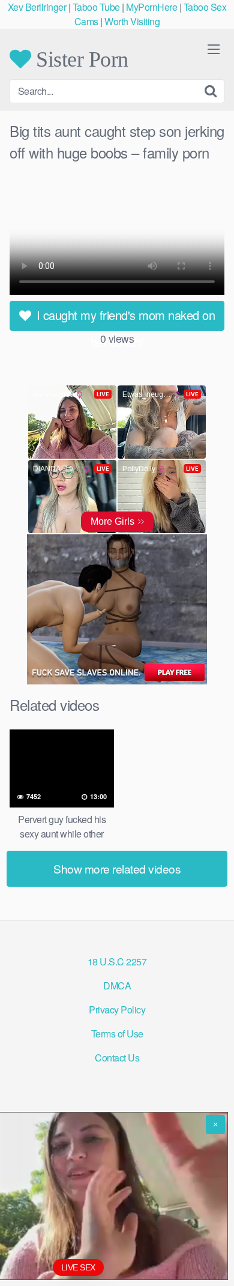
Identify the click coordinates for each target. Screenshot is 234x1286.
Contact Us (117, 1057)
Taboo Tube (96, 7)
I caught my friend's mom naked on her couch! (124, 318)
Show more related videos (117, 868)
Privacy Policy (117, 1009)
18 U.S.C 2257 (117, 961)
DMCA (117, 985)
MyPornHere (151, 7)
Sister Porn (79, 59)
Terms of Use (117, 1033)
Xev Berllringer (37, 7)
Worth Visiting (132, 21)
